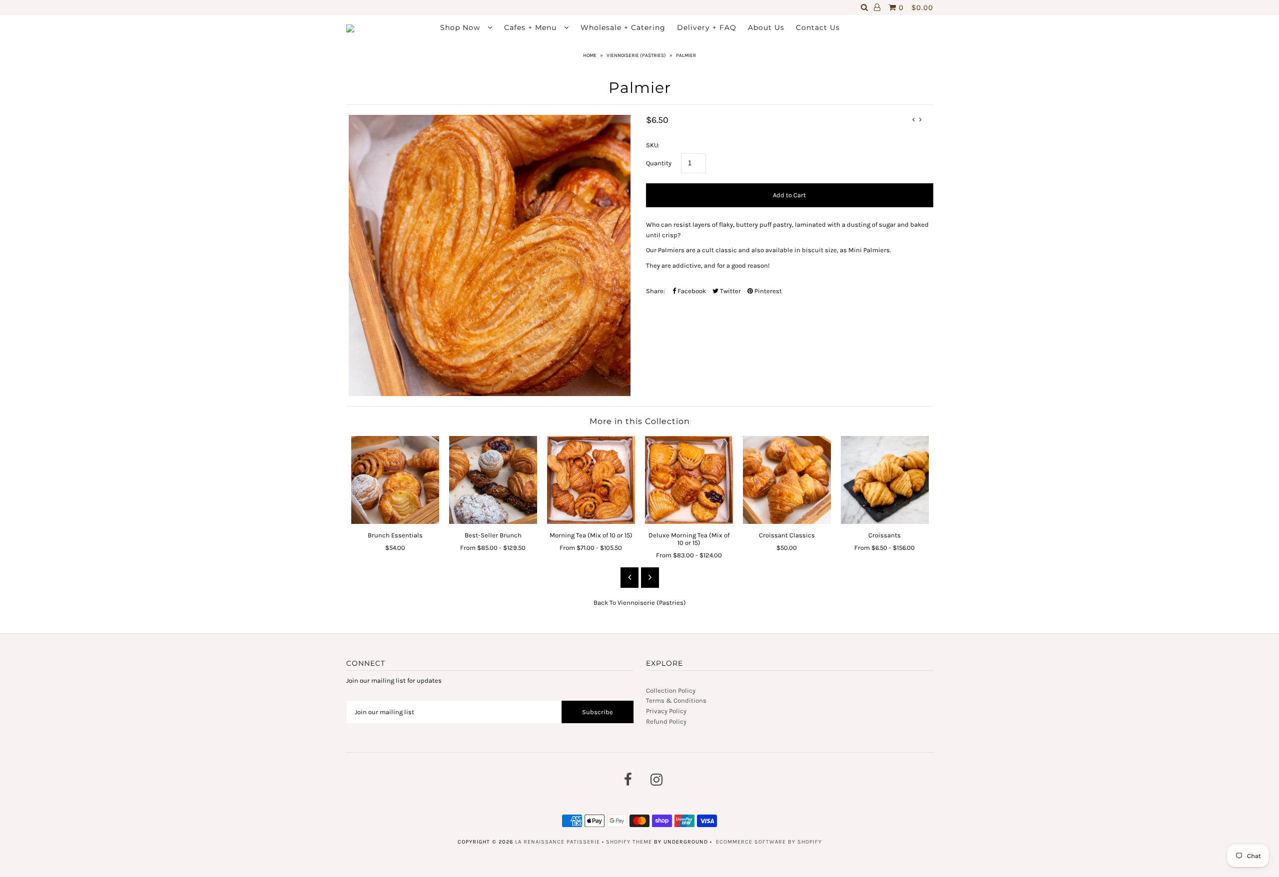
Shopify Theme (629, 842)
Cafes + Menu (531, 27)
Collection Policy (670, 690)
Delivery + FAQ (706, 27)
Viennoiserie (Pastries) (636, 55)
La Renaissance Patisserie (557, 842)
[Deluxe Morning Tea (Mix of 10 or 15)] (689, 480)
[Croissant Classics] (787, 480)
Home (590, 55)
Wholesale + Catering (623, 27)
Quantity (658, 163)
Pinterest (767, 291)
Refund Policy (666, 721)
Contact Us (818, 27)
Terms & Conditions (676, 700)
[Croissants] (885, 480)
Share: (655, 291)
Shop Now (461, 27)
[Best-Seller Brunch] (493, 480)
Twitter (729, 291)
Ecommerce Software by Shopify (769, 842)
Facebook (691, 291)
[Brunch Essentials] (395, 480)
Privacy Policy (666, 711)
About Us (766, 27)
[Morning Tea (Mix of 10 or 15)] (591, 480)
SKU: (652, 145)
